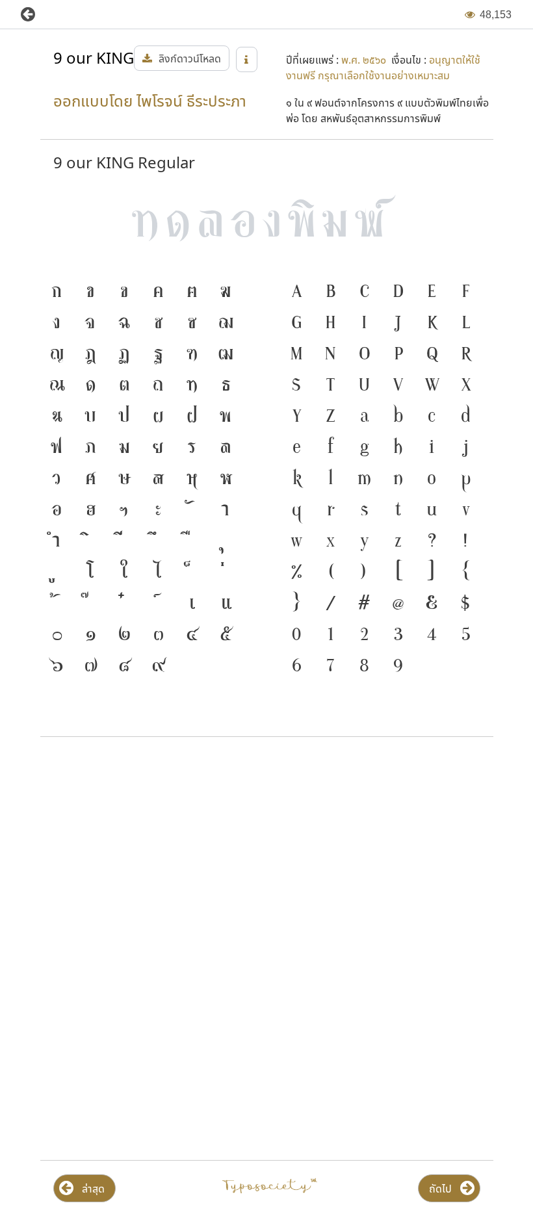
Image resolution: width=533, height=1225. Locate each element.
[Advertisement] (266, 851)
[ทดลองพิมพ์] (267, 223)
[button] (37, 14)
